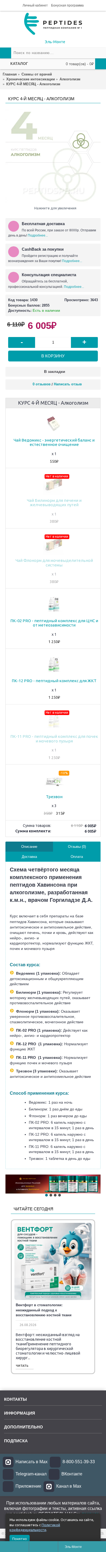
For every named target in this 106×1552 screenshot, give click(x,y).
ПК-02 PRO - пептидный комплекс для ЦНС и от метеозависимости (54, 623)
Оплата (77, 857)
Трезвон (54, 796)
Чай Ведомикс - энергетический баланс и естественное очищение (54, 442)
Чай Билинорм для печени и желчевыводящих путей (54, 502)
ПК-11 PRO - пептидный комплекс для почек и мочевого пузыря (54, 738)
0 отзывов (42, 384)
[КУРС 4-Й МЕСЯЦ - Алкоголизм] (53, 156)
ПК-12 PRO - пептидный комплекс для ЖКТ (54, 680)
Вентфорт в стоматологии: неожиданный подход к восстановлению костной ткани (43, 1310)
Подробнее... (38, 235)
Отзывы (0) (77, 847)
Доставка (29, 857)
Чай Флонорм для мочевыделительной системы (54, 562)
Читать (22, 1365)
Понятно (19, 1539)
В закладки (54, 371)
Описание (29, 847)
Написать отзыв (68, 384)
